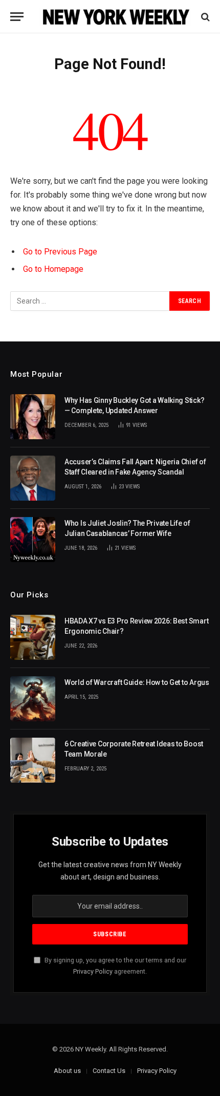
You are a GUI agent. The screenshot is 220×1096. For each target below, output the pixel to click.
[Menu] (17, 16)
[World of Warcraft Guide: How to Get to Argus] (32, 698)
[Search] (204, 16)
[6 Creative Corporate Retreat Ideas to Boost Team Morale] (32, 760)
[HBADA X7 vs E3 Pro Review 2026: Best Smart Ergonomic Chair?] (32, 637)
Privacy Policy (93, 971)
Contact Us (109, 1070)
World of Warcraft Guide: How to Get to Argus (136, 682)
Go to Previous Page (60, 251)
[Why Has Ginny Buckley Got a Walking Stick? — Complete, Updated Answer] (32, 416)
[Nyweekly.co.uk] (115, 16)
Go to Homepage (53, 269)
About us (67, 1070)
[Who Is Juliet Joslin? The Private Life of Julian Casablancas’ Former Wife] (32, 539)
